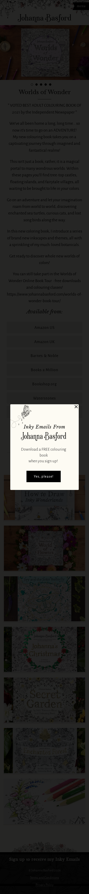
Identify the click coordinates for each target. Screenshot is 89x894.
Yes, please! (43, 476)
